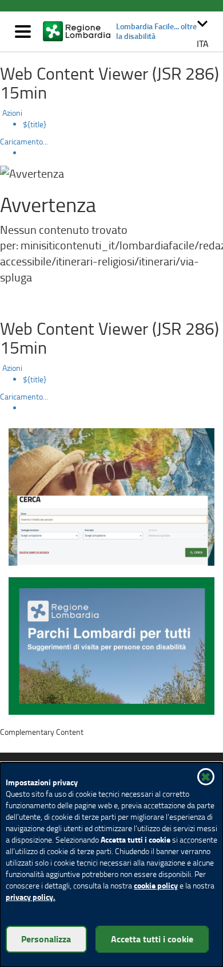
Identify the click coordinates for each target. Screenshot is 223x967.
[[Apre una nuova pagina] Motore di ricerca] (111, 495)
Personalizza (46, 938)
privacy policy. (30, 897)
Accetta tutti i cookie (152, 938)
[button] (202, 31)
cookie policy (156, 885)
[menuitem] (123, 124)
